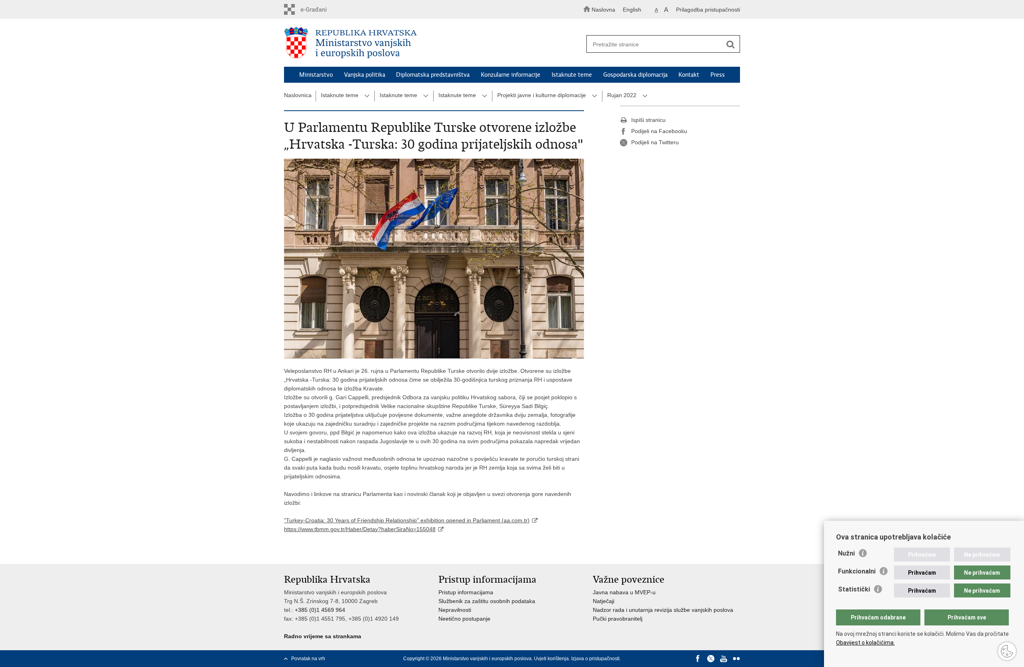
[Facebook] (698, 658)
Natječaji (603, 601)
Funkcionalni (857, 571)
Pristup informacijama (465, 592)
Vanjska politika (364, 74)
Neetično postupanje (464, 618)
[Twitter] (710, 658)
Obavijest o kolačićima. (865, 642)
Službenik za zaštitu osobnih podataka (486, 601)
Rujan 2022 (621, 95)
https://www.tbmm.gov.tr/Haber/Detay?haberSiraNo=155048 (360, 529)
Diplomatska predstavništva (433, 74)
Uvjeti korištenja (551, 658)
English (632, 9)
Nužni (846, 553)
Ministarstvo (316, 74)
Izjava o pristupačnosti (595, 658)
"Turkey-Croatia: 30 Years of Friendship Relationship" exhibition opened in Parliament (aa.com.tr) (407, 520)
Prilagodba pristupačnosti (708, 9)
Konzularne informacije (510, 74)
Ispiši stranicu (648, 120)
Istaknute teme (572, 74)
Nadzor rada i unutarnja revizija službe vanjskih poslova (663, 610)
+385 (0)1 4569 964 (320, 610)
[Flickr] (736, 658)
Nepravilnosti (454, 610)
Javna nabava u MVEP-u (624, 592)
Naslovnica (298, 95)
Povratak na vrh (308, 658)
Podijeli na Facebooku (659, 131)
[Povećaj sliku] (434, 258)
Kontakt (688, 74)
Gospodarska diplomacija (635, 74)
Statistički (854, 589)
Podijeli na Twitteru (655, 142)
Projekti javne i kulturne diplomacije (541, 95)
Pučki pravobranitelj (617, 618)
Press (717, 74)
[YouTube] (723, 658)
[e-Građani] (318, 9)
